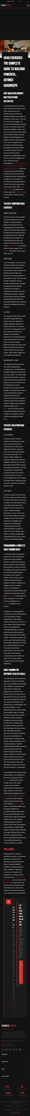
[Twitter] (21, 1)
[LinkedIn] (26, 1)
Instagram (14, 1005)
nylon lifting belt (9, 796)
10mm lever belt (13, 246)
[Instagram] (19, 1)
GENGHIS (6, 5)
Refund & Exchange (7, 1109)
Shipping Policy (19, 1106)
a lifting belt (19, 192)
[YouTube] (28, 1)
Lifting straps (17, 804)
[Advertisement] (15, 24)
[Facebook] (17, 1)
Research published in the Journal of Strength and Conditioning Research (15, 165)
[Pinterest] (23, 1)
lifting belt (8, 882)
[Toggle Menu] (28, 5)
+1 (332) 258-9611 (10, 1)
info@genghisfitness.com (10, 1045)
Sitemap (25, 1109)
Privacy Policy (8, 1106)
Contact (18, 1109)
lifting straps (11, 596)
